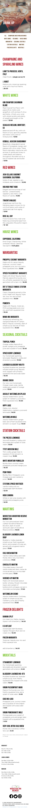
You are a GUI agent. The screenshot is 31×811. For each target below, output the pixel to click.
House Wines (23, 39)
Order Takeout (21, 4)
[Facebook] (11, 797)
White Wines (7, 39)
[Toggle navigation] (28, 4)
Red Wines (15, 39)
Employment (13, 806)
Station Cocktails (12, 45)
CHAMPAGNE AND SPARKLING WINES (17, 36)
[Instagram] (20, 797)
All (6, 36)
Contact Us (5, 806)
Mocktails (21, 48)
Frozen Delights (12, 48)
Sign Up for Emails (22, 806)
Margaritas (9, 42)
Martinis (21, 45)
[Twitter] (15, 797)
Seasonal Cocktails (19, 42)
